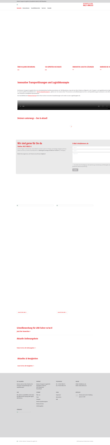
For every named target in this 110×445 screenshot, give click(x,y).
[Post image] (77, 395)
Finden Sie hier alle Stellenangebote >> (26, 348)
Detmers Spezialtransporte (43, 91)
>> (18, 69)
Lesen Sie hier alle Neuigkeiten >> (25, 366)
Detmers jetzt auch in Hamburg (85, 395)
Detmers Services (32, 95)
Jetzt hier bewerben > (24, 331)
